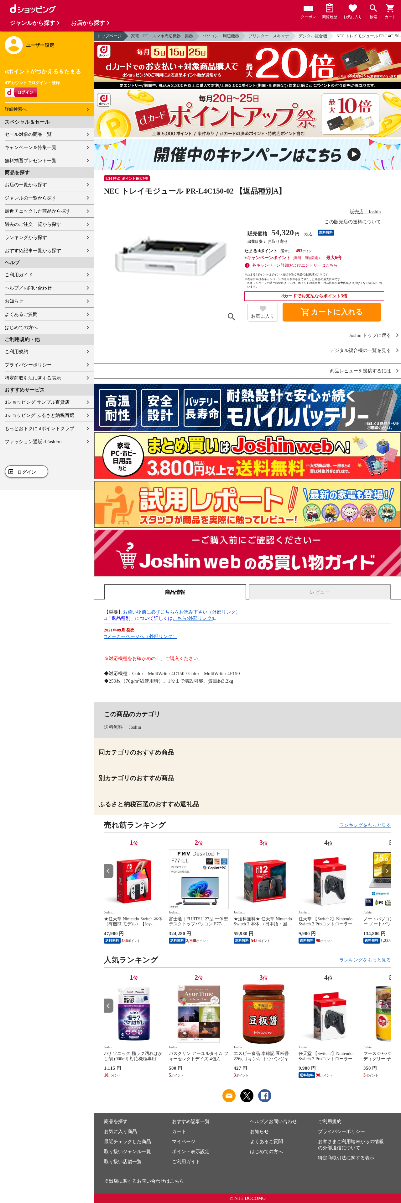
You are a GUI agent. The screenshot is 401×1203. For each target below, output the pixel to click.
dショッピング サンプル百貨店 (37, 402)
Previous (108, 871)
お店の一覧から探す (26, 184)
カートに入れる (331, 312)
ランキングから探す (26, 237)
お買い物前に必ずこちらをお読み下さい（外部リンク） (181, 612)
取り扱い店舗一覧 (123, 1161)
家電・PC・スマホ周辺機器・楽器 (162, 36)
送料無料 (113, 727)
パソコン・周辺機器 (220, 36)
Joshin (135, 727)
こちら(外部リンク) (193, 618)
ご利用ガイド (19, 274)
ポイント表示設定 (191, 1151)
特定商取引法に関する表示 (33, 378)
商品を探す (116, 1121)
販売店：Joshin (365, 211)
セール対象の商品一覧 (28, 134)
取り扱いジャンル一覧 (127, 1151)
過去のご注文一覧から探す (33, 224)
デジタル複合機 (313, 36)
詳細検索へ (16, 109)
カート (179, 1131)
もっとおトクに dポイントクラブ (39, 428)
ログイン (26, 472)
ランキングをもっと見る (365, 825)
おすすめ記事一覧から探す (33, 250)
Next (386, 871)
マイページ (183, 1141)
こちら (177, 1181)
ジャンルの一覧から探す (30, 197)
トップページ (109, 36)
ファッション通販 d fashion (33, 441)
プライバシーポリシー (28, 364)
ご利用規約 (16, 351)
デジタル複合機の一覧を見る (360, 350)
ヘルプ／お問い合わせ (28, 287)
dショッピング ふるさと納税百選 (39, 415)
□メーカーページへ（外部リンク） (140, 636)
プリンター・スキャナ (268, 36)
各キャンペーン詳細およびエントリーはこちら (295, 265)
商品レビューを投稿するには (360, 371)
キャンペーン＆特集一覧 (30, 147)
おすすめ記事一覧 (191, 1121)
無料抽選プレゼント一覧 (30, 160)
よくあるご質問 (21, 314)
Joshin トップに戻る (370, 335)
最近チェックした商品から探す (37, 211)
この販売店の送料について (353, 221)
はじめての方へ (21, 327)
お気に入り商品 (120, 1131)
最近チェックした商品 (127, 1141)
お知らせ (14, 301)
